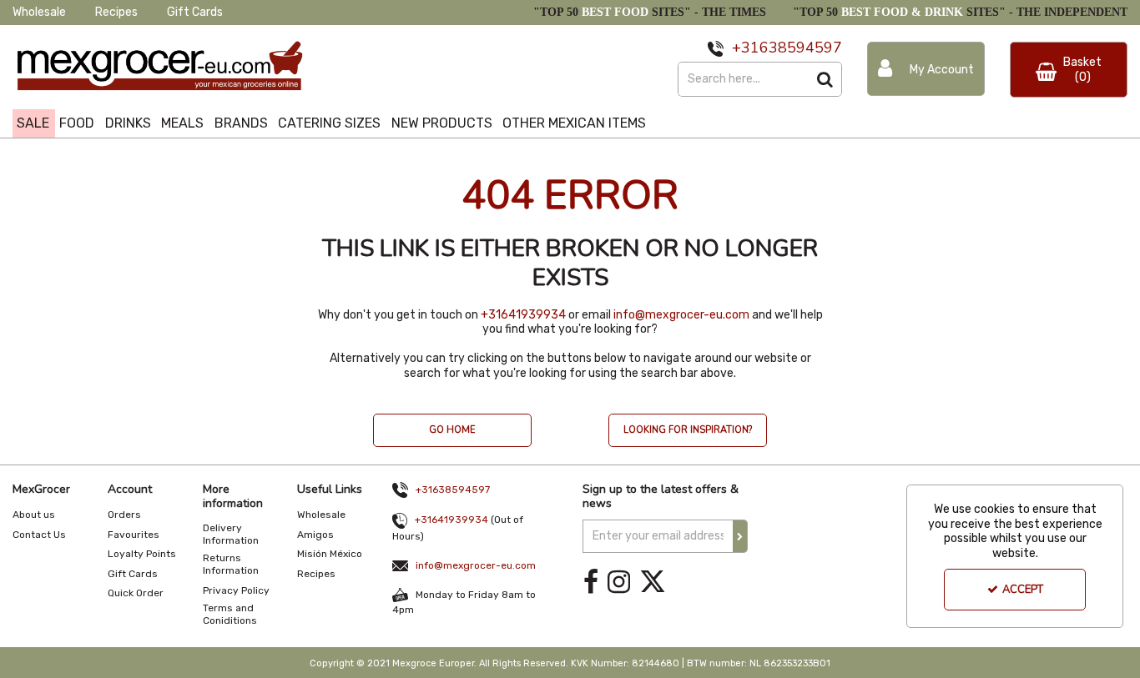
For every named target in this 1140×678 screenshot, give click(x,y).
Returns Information (231, 564)
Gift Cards (195, 12)
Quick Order (136, 593)
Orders (124, 514)
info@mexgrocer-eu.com (681, 315)
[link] (591, 582)
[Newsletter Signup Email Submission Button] (740, 536)
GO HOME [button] (452, 430)
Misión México (329, 554)
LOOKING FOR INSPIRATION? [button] (687, 430)
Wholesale (39, 12)
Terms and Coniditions (230, 614)
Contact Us (39, 534)
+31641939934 (523, 315)
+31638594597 (453, 489)
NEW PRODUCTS (441, 123)
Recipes (116, 12)
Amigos (315, 534)
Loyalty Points (142, 554)
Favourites (133, 534)
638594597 (800, 48)
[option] (452, 439)
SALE (33, 123)
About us (34, 514)
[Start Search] (825, 79)
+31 (745, 48)
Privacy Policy (236, 590)
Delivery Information (231, 534)
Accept (1022, 589)
